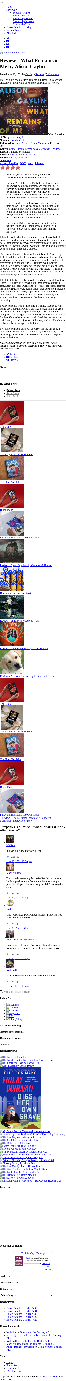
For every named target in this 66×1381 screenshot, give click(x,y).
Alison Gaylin (17, 137)
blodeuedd (11, 970)
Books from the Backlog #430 (21, 1314)
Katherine (11, 1332)
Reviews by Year (21, 24)
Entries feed (12, 1365)
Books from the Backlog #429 (21, 1316)
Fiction (20, 148)
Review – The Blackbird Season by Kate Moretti (26, 817)
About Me (11, 33)
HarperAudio (21, 143)
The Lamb (5, 426)
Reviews (11, 9)
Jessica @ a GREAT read (19, 1335)
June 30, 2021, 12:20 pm (19, 861)
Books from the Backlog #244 (15, 593)
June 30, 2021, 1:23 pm (18, 897)
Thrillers (55, 148)
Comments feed (14, 1368)
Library (12, 157)
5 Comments (52, 74)
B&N (23, 163)
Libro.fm (39, 163)
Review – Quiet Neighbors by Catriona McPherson (26, 565)
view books (47, 1269)
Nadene (10, 909)
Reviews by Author (23, 18)
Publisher (22, 157)
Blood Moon (6, 510)
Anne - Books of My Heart (20, 939)
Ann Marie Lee (19, 140)
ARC (12, 154)
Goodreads (5, 160)
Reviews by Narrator (23, 21)
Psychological (32, 148)
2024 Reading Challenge (33, 1253)
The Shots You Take (10, 482)
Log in (9, 1362)
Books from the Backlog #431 (21, 1311)
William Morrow (37, 143)
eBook (32, 154)
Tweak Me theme (51, 1376)
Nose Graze (6, 1379)
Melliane (10, 845)
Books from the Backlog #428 (21, 1319)
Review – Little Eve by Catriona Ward (19, 620)
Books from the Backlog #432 (21, 1308)
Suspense (45, 148)
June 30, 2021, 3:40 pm (18, 928)
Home (9, 6)
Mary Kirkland (13, 873)
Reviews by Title (21, 15)
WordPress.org (13, 1371)
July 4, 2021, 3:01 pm (17, 986)
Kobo (30, 163)
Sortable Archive (21, 12)
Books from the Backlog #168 (15, 820)
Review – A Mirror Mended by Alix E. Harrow (24, 648)
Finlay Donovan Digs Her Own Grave (19, 537)
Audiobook (22, 154)
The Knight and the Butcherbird (16, 454)
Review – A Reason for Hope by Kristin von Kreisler (27, 676)
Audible (14, 163)
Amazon (4, 163)
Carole (28, 74)
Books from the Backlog (18, 27)
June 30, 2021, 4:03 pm (18, 958)
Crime (12, 148)
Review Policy (13, 30)
